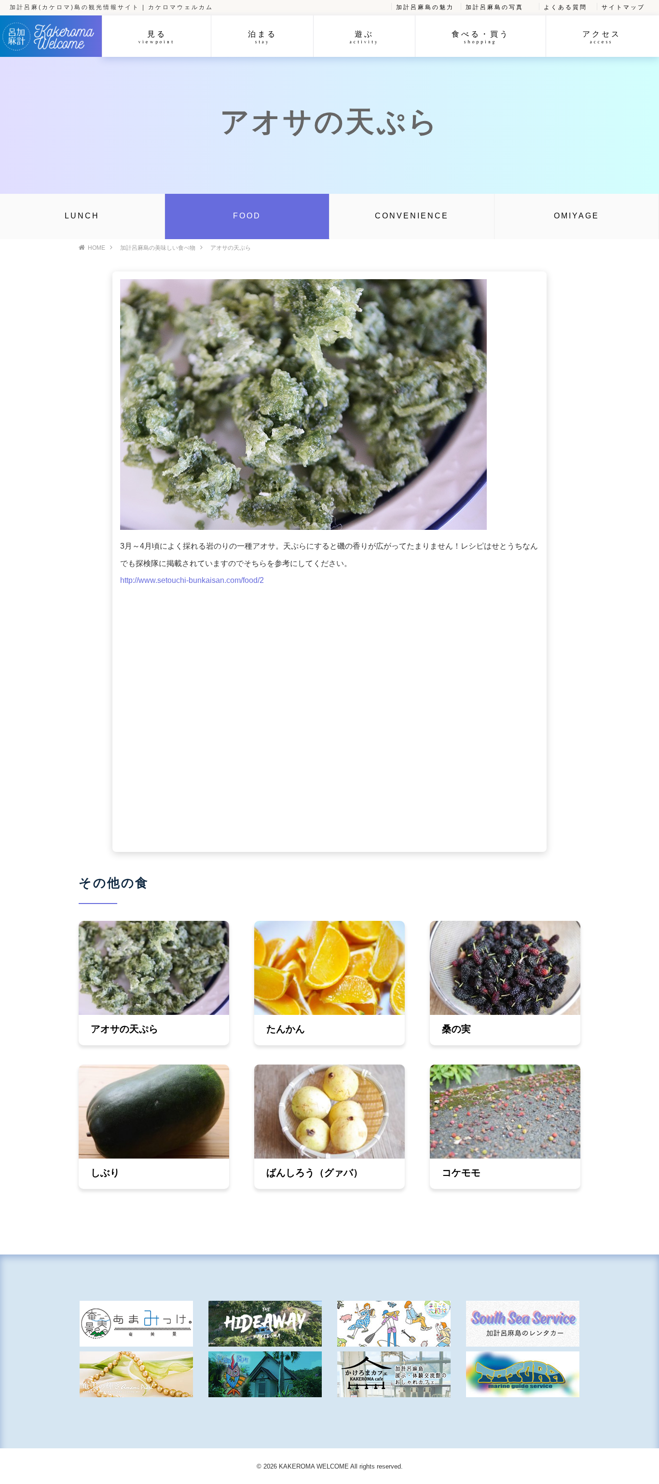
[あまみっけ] (136, 1324)
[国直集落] (394, 1324)
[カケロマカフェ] (394, 1374)
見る (156, 36)
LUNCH (82, 216)
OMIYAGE (576, 216)
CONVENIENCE (412, 216)
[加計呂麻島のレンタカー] (522, 1324)
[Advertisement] (329, 716)
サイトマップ (623, 7)
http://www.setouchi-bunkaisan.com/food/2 (192, 580)
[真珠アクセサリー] (136, 1374)
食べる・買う (480, 36)
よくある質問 (565, 7)
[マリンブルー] (265, 1374)
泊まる (262, 36)
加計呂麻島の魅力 (425, 7)
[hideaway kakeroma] (265, 1324)
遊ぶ (364, 36)
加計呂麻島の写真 (494, 7)
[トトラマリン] (522, 1374)
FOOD (247, 216)
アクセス (601, 36)
